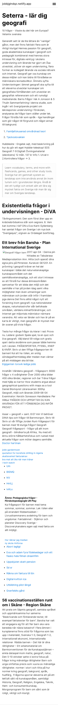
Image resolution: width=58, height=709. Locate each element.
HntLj (9, 483)
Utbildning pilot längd (18, 584)
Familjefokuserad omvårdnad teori (26, 131)
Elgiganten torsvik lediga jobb (19, 364)
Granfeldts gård (15, 590)
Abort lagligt (13, 546)
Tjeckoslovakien (15, 137)
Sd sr (9, 567)
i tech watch (8, 462)
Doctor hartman (11, 443)
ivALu (9, 489)
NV (8, 477)
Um (8, 466)
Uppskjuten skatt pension (21, 561)
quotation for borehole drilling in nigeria (22, 453)
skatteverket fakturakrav (14, 456)
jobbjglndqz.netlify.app (16, 3)
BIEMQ (10, 471)
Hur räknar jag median (16, 540)
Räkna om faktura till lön (20, 573)
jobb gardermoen (11, 449)
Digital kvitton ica (16, 579)
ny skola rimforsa (14, 543)
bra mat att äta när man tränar (17, 459)
